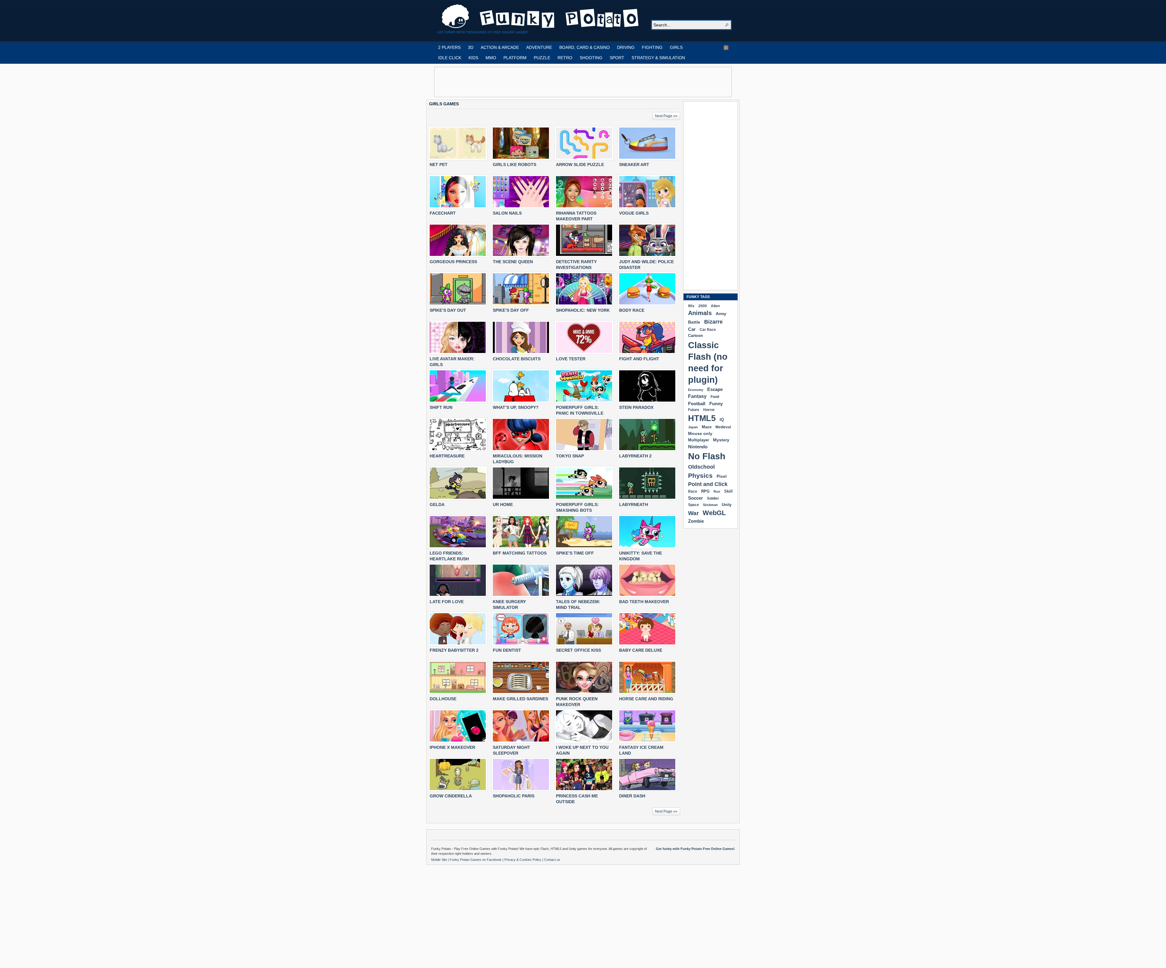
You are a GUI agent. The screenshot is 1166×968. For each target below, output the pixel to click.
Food (715, 397)
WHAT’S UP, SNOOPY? (516, 407)
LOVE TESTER (570, 358)
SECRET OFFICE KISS (578, 650)
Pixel (722, 476)
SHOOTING (591, 57)
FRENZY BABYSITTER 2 (454, 650)
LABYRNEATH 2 (635, 455)
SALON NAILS (507, 213)
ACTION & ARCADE (500, 47)
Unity (726, 504)
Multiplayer (698, 440)
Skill (728, 491)
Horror (709, 410)
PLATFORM (515, 57)
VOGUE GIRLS (634, 213)
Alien (715, 306)
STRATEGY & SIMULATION (658, 57)
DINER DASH (632, 795)
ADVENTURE (539, 47)
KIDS (473, 57)
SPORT (617, 57)
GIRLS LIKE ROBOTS (514, 164)
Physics (700, 475)
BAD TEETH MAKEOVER (644, 601)
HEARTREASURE (447, 455)
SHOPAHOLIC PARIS (513, 795)
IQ (722, 420)
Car (692, 329)
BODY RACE (631, 310)
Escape (715, 389)
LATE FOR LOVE (447, 601)
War (693, 513)
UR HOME (503, 504)
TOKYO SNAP (570, 455)
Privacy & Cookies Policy (523, 859)
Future (693, 410)
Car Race (708, 330)
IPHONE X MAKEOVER (452, 747)
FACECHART (443, 213)
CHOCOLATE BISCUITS (516, 358)
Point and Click (708, 484)
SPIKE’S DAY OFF (511, 310)
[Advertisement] (583, 82)
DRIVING (626, 47)
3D (470, 47)
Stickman (710, 505)
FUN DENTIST (507, 650)
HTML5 (702, 418)
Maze (706, 427)
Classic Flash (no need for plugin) (708, 362)
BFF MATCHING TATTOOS (520, 553)
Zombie (696, 521)
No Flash (706, 456)
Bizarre (713, 321)
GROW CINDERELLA (451, 795)
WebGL (714, 513)
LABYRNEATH (633, 504)
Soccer (695, 498)
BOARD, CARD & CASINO (584, 47)
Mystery (721, 439)
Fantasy (697, 396)
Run (717, 491)
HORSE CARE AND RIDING (646, 698)
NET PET (439, 164)
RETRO (564, 57)
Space (693, 505)
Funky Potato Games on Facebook (476, 859)
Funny (716, 403)
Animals (700, 313)
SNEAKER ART (634, 164)
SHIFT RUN (441, 407)
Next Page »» (666, 116)
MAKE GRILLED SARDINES (520, 698)
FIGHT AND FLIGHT (639, 358)
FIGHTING (652, 47)
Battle (694, 322)
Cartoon (695, 335)
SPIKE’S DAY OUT (448, 310)
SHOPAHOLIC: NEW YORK (583, 310)
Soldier (713, 498)
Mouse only (700, 433)
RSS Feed (726, 47)
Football (696, 403)
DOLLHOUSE (443, 698)
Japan (693, 427)
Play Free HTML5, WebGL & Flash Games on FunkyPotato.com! (540, 16)
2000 (702, 306)
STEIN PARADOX (636, 407)
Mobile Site (439, 859)
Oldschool (701, 467)
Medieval (723, 427)
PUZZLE (542, 57)
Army (721, 313)
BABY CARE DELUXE (640, 650)
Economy (695, 390)
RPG (705, 491)
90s (691, 306)
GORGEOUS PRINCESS (453, 261)
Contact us (552, 859)
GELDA (437, 504)
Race (692, 491)
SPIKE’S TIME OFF (575, 553)
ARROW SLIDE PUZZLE (580, 164)
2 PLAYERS (449, 47)
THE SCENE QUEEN (513, 261)
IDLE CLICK (449, 57)
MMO (491, 57)
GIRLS (676, 47)
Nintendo (697, 446)
